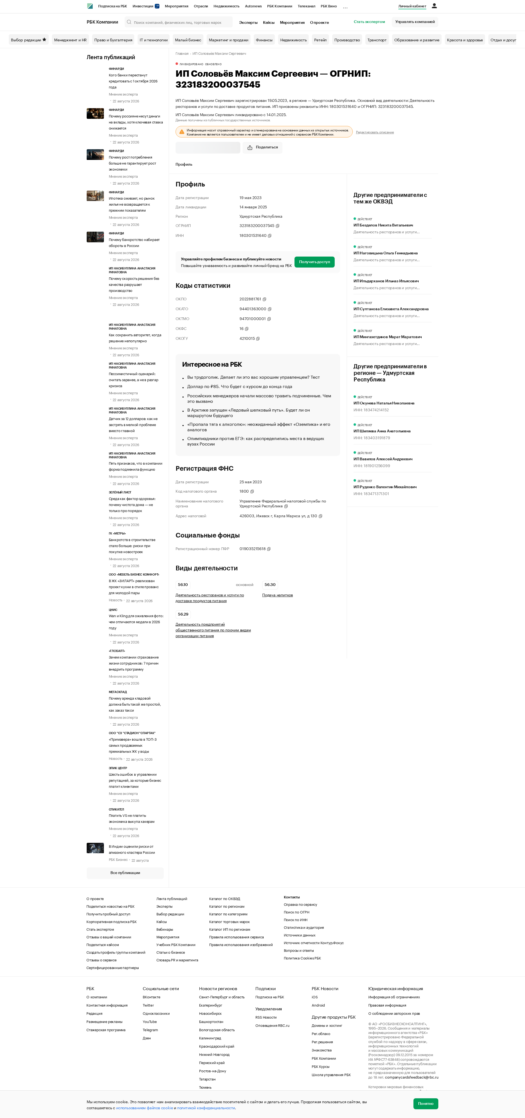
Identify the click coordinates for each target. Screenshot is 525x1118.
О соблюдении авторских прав (394, 1013)
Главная (182, 53)
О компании (96, 996)
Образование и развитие (416, 39)
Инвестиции (143, 6)
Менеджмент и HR (70, 39)
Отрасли (201, 6)
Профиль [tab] (184, 164)
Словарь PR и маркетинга (177, 959)
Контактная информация (107, 1004)
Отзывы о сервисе (101, 959)
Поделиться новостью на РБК (110, 906)
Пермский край (211, 1062)
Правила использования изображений (241, 944)
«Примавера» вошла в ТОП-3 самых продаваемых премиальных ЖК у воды (133, 745)
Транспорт (377, 39)
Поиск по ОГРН (296, 911)
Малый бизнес (188, 39)
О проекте (319, 23)
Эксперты (248, 23)
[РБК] (90, 6)
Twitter (148, 1004)
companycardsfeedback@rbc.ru (412, 1076)
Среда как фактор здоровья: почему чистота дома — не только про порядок (132, 504)
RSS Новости (266, 1016)
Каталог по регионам (226, 906)
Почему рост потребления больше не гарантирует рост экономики (132, 162)
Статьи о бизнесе (170, 952)
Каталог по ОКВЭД (224, 898)
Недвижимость (227, 6)
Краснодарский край (216, 1045)
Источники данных (300, 934)
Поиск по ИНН (296, 919)
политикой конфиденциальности (206, 1107)
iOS (314, 996)
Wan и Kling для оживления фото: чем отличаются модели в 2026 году (136, 621)
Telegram (150, 1029)
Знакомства (321, 1049)
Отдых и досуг (503, 39)
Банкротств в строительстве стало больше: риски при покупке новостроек (132, 545)
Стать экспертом (369, 22)
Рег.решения (322, 1041)
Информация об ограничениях (394, 996)
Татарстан (207, 1078)
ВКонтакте (151, 996)
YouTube (150, 1021)
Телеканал (306, 6)
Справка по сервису (300, 904)
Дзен (147, 1037)
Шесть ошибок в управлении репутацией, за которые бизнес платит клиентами (135, 780)
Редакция (94, 1013)
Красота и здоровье (465, 39)
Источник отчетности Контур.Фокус (314, 942)
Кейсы (269, 23)
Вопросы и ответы (299, 950)
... (345, 5)
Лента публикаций (111, 57)
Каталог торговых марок (229, 921)
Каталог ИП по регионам (229, 929)
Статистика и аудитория (304, 927)
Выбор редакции (26, 39)
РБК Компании (279, 6)
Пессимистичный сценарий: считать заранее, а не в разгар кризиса (133, 379)
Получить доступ (314, 262)
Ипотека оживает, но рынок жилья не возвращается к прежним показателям (132, 203)
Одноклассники (156, 1013)
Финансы (264, 39)
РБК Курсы (320, 1066)
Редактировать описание (375, 131)
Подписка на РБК (112, 6)
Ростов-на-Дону (212, 1070)
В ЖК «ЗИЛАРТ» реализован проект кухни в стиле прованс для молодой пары (134, 586)
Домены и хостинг (327, 1025)
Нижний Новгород (214, 1054)
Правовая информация (387, 1004)
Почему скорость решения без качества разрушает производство (134, 284)
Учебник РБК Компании (176, 944)
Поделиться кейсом (102, 944)
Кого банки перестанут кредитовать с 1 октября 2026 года (133, 80)
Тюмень (205, 1087)
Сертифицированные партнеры (112, 967)
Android (318, 1004)
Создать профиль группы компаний (115, 952)
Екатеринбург (210, 1004)
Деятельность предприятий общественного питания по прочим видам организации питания (213, 629)
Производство (347, 39)
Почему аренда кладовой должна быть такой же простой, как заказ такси (135, 703)
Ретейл (320, 39)
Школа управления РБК (331, 1074)
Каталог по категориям (228, 913)
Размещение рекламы (104, 1021)
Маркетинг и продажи (228, 39)
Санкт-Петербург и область (221, 996)
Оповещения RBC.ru (272, 1025)
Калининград (210, 1037)
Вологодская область (216, 1029)
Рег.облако (321, 1033)
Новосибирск (210, 1013)
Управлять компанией (415, 22)
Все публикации (125, 873)
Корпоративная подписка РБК (111, 921)
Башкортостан (211, 1021)
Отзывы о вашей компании (108, 936)
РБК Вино (329, 6)
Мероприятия (176, 6)
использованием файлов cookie (144, 1107)
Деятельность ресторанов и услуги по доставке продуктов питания (210, 597)
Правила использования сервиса (236, 936)
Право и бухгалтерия (113, 39)
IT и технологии (153, 39)
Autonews (253, 6)
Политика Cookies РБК (302, 957)
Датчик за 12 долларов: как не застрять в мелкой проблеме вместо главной (133, 424)
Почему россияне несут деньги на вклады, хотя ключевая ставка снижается (136, 121)
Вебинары (164, 929)
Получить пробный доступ (108, 913)
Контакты (292, 897)
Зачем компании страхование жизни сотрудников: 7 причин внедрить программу (134, 662)
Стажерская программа (106, 1029)
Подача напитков (277, 594)
